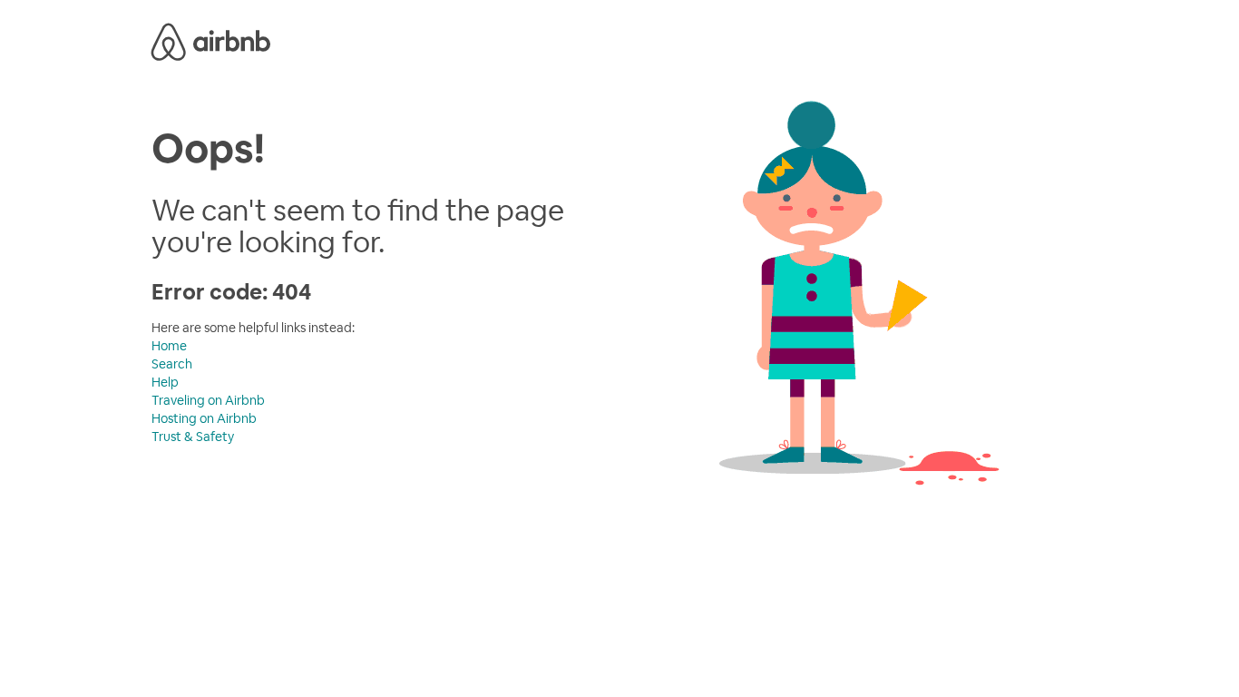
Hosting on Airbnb (204, 418)
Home (169, 346)
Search (171, 364)
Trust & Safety (192, 436)
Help (165, 382)
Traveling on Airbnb (208, 400)
